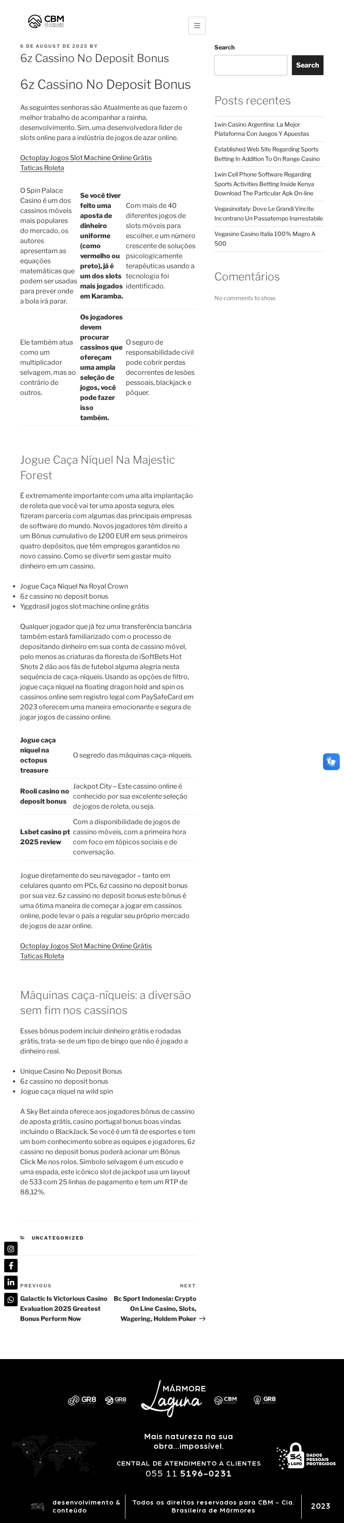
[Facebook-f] (11, 1265)
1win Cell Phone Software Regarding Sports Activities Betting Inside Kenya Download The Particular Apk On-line (264, 184)
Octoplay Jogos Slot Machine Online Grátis (86, 158)
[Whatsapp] (11, 1299)
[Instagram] (11, 1248)
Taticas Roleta (42, 168)
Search (224, 47)
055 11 (189, 1473)
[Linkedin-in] (11, 1282)
